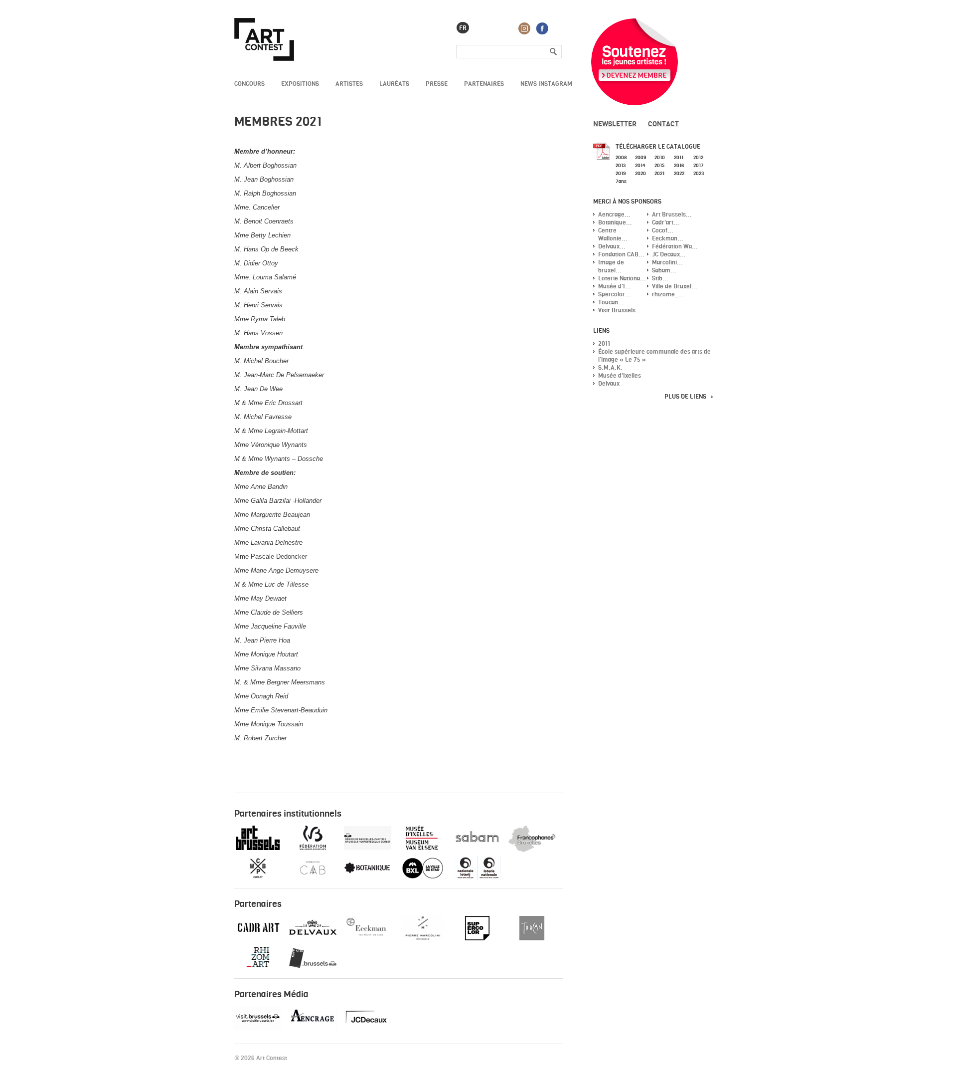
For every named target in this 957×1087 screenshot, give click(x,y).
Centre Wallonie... (613, 234)
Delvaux (609, 383)
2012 (698, 157)
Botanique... (615, 222)
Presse (437, 83)
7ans (621, 181)
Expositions (300, 83)
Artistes (349, 83)
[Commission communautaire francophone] (532, 850)
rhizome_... (668, 294)
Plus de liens (685, 396)
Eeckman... (667, 238)
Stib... (660, 278)
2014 (640, 165)
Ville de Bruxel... (674, 286)
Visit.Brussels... (619, 310)
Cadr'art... (665, 222)
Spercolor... (614, 294)
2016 (679, 165)
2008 (621, 157)
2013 (621, 165)
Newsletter (615, 123)
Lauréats (394, 83)
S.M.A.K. (610, 367)
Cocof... (662, 230)
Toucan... (611, 302)
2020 (640, 173)
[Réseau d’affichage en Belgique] (312, 1028)
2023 (698, 173)
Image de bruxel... (611, 266)
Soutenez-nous (634, 61)
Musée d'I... (614, 286)
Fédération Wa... (675, 246)
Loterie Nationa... (622, 278)
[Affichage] (367, 1028)
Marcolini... (667, 262)
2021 (659, 173)
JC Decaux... (669, 254)
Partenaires (484, 83)
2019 (621, 173)
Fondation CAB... (621, 254)
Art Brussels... (672, 214)
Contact (663, 123)
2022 (679, 173)
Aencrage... (614, 214)
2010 (659, 157)
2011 (678, 157)
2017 (698, 165)
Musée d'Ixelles (619, 375)
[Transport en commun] (312, 968)
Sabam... (664, 270)
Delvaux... (612, 246)
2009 (640, 157)
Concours (249, 83)
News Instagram (546, 83)
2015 (659, 165)
